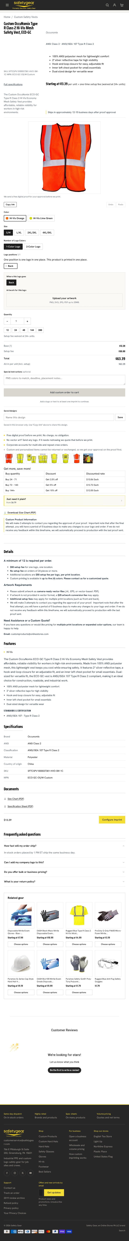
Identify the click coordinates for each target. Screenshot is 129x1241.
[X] (23, 1173)
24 (15, 330)
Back (10, 266)
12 (7, 330)
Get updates (54, 1192)
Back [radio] (11, 282)
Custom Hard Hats (48, 1141)
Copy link (10, 204)
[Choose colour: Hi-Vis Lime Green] (20, 458)
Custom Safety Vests (26, 17)
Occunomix (52, 32)
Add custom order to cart (64, 392)
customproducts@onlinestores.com (29, 634)
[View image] (31, 458)
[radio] (15, 218)
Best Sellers (45, 1171)
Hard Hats (44, 1146)
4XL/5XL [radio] (47, 232)
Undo (110, 204)
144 (32, 330)
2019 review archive (14, 1198)
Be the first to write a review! (64, 1070)
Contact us (9, 1188)
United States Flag (103, 1156)
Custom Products (48, 1136)
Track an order (12, 1193)
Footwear (44, 1166)
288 (40, 330)
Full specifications (13, 84)
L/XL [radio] (19, 232)
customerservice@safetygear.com (19, 1142)
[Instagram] (15, 1173)
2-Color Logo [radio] (33, 246)
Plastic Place (100, 1151)
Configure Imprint (112, 819)
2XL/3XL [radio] (32, 232)
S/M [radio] (8, 232)
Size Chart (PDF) (16, 798)
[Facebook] (7, 1173)
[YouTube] (30, 1173)
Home (7, 17)
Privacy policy (11, 1208)
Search (122, 1230)
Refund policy (11, 1203)
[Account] (114, 5)
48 (23, 330)
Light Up (98, 1141)
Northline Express (103, 1146)
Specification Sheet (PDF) (20, 806)
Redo (120, 204)
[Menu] (7, 5)
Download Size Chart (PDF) (22, 512)
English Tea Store (103, 1136)
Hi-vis (41, 1161)
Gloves (42, 1156)
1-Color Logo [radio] (13, 246)
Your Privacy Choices (15, 1213)
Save (120, 417)
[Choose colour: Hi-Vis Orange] (9, 458)
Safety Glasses (46, 1151)
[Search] (107, 5)
